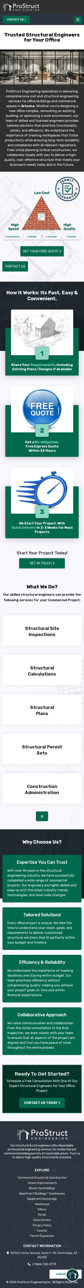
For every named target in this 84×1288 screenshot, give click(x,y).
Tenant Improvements (42, 1183)
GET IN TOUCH (41, 563)
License (42, 1230)
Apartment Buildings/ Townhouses (42, 1193)
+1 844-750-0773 (44, 1264)
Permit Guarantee (42, 1236)
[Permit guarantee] (67, 189)
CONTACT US (65, 1274)
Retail (42, 1215)
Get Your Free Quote (41, 251)
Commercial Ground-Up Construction (42, 1177)
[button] (42, 816)
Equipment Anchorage (42, 1199)
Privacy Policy (42, 1225)
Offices (42, 1209)
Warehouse (42, 1204)
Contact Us (15, 19)
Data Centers (42, 1220)
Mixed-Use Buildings (42, 1188)
